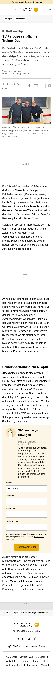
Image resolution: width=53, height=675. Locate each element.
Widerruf (45, 665)
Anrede (9, 483)
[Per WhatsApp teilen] (41, 86)
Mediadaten (11, 661)
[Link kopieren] (24, 86)
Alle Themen (20, 19)
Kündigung (9, 665)
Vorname (10, 496)
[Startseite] (7, 613)
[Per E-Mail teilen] (36, 86)
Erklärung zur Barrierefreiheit (34, 661)
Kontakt (21, 665)
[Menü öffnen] (3, 10)
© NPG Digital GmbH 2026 (26, 631)
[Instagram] (18, 639)
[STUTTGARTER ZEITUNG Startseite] (26, 10)
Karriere (23, 657)
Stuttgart (8, 19)
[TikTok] (29, 639)
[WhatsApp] (23, 639)
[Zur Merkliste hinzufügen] (49, 86)
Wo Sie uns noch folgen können (29, 646)
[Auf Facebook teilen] (29, 86)
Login (48, 10)
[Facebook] (35, 639)
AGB (31, 657)
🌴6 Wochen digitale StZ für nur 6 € (26, 2)
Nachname (10, 508)
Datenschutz (42, 657)
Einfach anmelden (26, 546)
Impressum (32, 665)
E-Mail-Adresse (12, 521)
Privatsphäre (11, 657)
